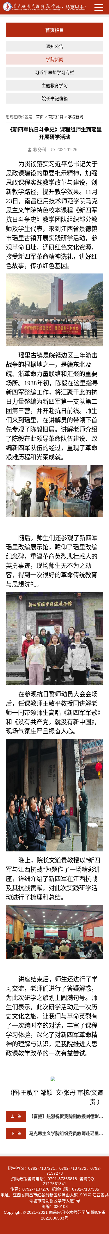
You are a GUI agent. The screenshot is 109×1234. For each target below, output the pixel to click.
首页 (40, 117)
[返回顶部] (103, 1105)
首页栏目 (55, 117)
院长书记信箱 (55, 98)
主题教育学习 (55, 85)
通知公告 (54, 46)
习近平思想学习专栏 (54, 72)
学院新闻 (54, 59)
